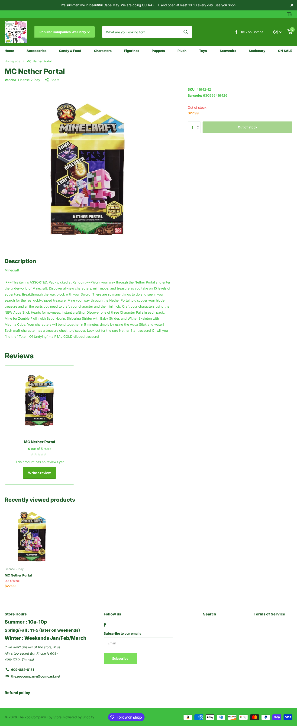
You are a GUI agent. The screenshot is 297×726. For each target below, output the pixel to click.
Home (9, 51)
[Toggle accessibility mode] (289, 14)
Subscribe (120, 658)
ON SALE (285, 51)
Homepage (12, 61)
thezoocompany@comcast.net (35, 676)
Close (292, 5)
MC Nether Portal (18, 575)
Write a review (39, 473)
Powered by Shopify (78, 717)
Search (209, 614)
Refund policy (17, 692)
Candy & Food (70, 51)
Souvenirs (228, 51)
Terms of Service (269, 614)
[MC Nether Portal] (32, 536)
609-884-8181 (22, 670)
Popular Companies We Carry (63, 32)
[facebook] (105, 625)
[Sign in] (277, 32)
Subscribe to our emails (122, 633)
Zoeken (185, 32)
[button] (199, 123)
